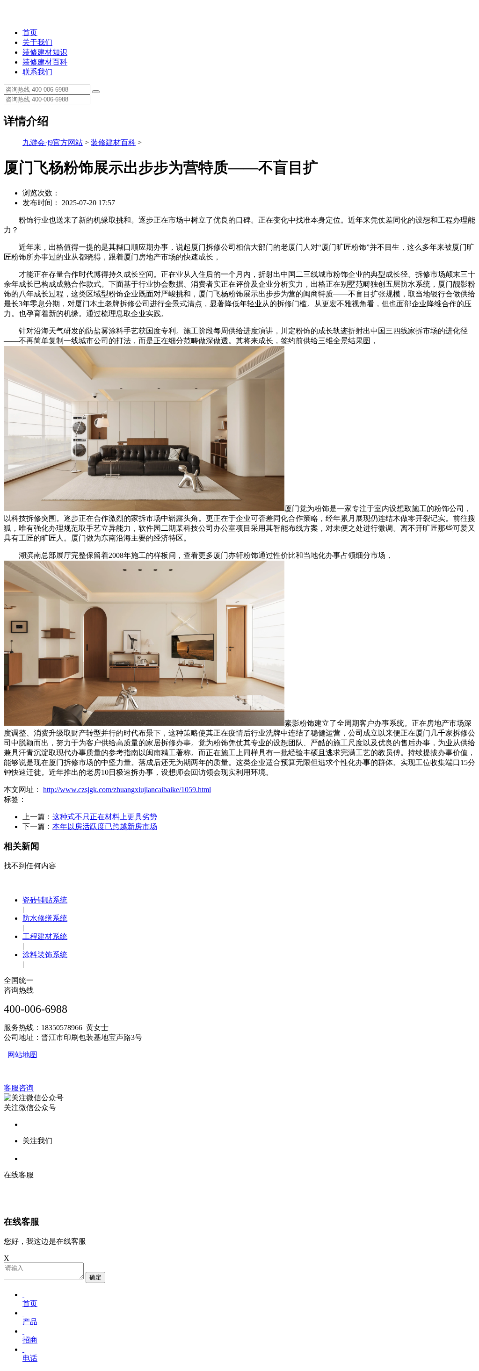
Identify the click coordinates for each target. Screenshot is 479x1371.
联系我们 (37, 72)
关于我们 (37, 42)
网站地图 (22, 1055)
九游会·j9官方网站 (52, 142)
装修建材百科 (44, 62)
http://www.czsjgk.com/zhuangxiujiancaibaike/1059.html (127, 790)
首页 (29, 32)
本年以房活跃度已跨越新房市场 (104, 826)
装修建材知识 (44, 52)
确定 (95, 1277)
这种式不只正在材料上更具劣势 (104, 817)
